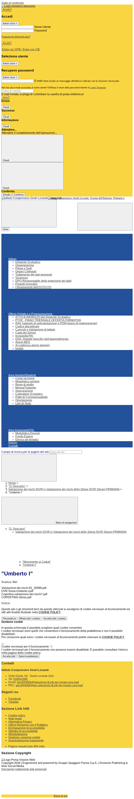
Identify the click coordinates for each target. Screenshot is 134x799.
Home (12, 483)
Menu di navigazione (66, 522)
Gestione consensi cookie (24, 737)
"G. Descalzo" (17, 486)
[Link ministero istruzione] (18, 6)
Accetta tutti (55, 618)
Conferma (19, 194)
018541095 (20, 679)
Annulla (6, 194)
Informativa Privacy (20, 721)
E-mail (38, 80)
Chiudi (6, 107)
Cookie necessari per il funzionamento (25, 646)
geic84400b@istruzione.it (48, 682)
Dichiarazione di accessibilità (26, 727)
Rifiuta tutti (29, 618)
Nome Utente (42, 26)
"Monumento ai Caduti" (36, 561)
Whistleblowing (17, 734)
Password (40, 30)
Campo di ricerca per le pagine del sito (25, 451)
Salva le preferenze (28, 656)
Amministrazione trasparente (26, 740)
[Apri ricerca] (105, 216)
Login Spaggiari (98, 87)
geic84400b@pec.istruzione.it (49, 685)
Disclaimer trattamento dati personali (24, 769)
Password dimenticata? (15, 36)
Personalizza (9, 618)
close (5, 229)
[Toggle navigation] (29, 213)
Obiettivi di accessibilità (23, 731)
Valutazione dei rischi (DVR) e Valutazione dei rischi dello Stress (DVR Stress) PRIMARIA (64, 489)
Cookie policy (16, 715)
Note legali (15, 718)
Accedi (6, 9)
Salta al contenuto (12, 2)
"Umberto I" (29, 564)
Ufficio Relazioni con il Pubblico (28, 724)
